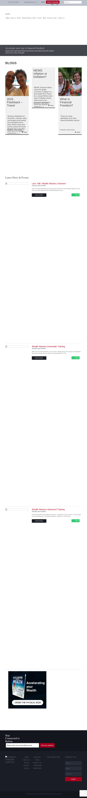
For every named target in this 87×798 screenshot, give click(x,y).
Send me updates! (47, 745)
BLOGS (11, 63)
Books (19, 18)
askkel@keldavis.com (30, 2)
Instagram (57, 763)
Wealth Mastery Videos (29, 18)
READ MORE (39, 195)
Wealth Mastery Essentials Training (48, 346)
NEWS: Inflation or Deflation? (40, 73)
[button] (2, 155)
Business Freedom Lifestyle (43, 10)
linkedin (52, 763)
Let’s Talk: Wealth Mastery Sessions (49, 183)
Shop (52, 4)
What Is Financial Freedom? (66, 102)
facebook (47, 763)
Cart (57, 4)
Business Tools (52, 18)
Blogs (44, 18)
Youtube (48, 767)
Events (39, 18)
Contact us (61, 18)
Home (7, 18)
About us (13, 18)
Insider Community (52, 2)
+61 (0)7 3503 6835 (13, 2)
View (25, 132)
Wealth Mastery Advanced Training (48, 509)
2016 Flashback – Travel (15, 102)
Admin (43, 2)
